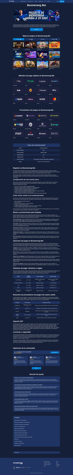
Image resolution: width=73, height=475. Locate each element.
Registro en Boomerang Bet (19, 428)
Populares (18, 39)
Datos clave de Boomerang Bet (19, 426)
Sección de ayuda (17, 445)
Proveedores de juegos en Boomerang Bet (21, 424)
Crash (42, 39)
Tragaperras (54, 39)
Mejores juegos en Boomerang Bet (20, 420)
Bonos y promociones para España (20, 430)
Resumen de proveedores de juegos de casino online (23, 437)
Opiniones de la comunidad (19, 443)
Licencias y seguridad (18, 441)
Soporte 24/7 (16, 439)
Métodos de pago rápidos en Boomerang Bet (22, 422)
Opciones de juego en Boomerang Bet (20, 432)
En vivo (30, 39)
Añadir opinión (55, 352)
